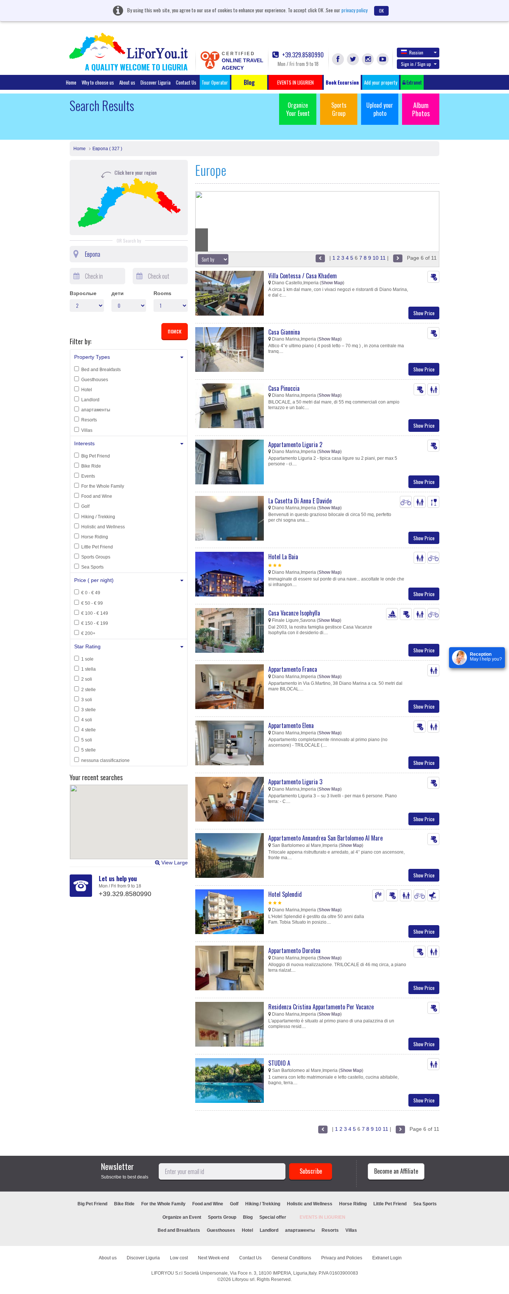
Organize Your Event (298, 109)
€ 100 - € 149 (94, 613)
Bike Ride (91, 466)
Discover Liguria (155, 82)
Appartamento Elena (291, 725)
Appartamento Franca (292, 669)
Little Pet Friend (97, 547)
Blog (248, 1217)
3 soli (86, 699)
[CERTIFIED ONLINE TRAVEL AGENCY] (210, 60)
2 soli (86, 679)
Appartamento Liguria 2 (295, 444)
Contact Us (186, 82)
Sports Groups (95, 557)
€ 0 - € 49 (90, 592)
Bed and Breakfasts (101, 369)
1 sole (87, 659)
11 (383, 258)
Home (71, 82)
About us (127, 82)
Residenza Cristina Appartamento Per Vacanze (321, 1006)
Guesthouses (94, 379)
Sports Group (339, 109)
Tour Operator (215, 82)
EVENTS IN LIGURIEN (322, 1217)
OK (381, 10)
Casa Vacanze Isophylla (294, 612)
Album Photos (421, 109)
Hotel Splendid (285, 894)
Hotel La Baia (283, 556)
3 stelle (88, 709)
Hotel (86, 389)
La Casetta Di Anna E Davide (300, 500)
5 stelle (88, 750)
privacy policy (354, 10)
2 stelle (88, 689)
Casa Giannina (284, 332)
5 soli (86, 740)
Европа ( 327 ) (107, 148)
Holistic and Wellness (103, 526)
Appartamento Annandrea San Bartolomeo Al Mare (325, 837)
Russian (416, 52)
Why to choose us (98, 82)
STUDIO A (279, 1063)
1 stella (88, 669)
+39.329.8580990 (302, 55)
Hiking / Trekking (98, 516)
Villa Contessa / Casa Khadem (302, 275)
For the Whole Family (102, 486)
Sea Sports (92, 567)
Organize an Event (181, 1217)
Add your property (380, 82)
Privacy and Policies (341, 1257)
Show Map (332, 282)
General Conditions (291, 1257)
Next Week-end (213, 1257)
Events (88, 476)
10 (376, 258)
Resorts (89, 420)
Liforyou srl (243, 1279)
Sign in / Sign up (416, 64)
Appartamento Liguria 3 (295, 781)
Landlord (90, 399)
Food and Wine (96, 496)
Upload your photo (379, 109)
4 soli (86, 719)
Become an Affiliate (396, 1171)
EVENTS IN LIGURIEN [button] (295, 82)
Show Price (423, 313)
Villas (86, 430)
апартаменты (95, 409)
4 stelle (88, 730)
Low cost (179, 1257)
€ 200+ (88, 633)
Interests (84, 443)
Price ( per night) (94, 580)
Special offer (272, 1217)
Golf (85, 506)
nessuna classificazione (105, 760)
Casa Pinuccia (284, 388)
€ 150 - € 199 (94, 623)
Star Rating (87, 646)
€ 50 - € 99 (92, 603)
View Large (174, 863)
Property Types (92, 357)
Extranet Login (387, 1257)
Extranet (413, 82)
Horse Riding (94, 537)
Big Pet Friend (95, 456)
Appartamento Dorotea (294, 950)
